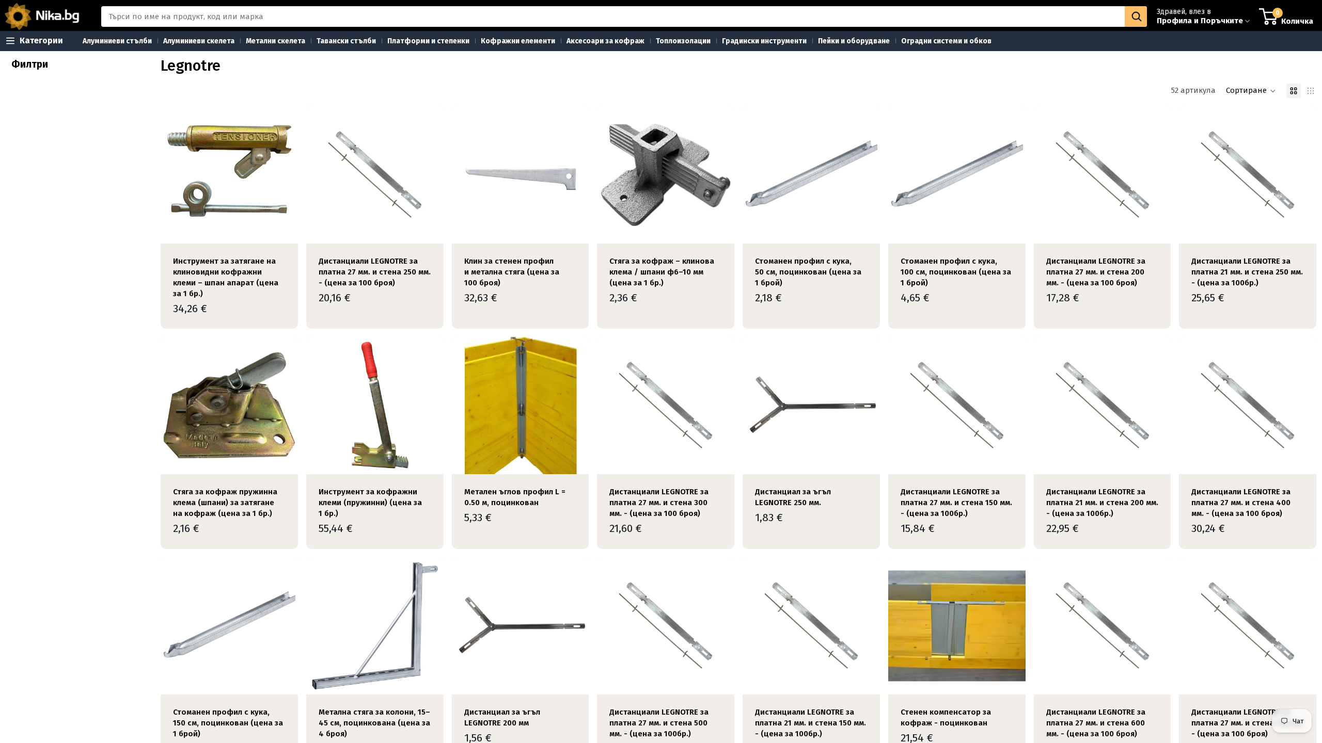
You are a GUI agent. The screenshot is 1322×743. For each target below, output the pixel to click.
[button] (1251, 90)
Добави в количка (290, 227)
